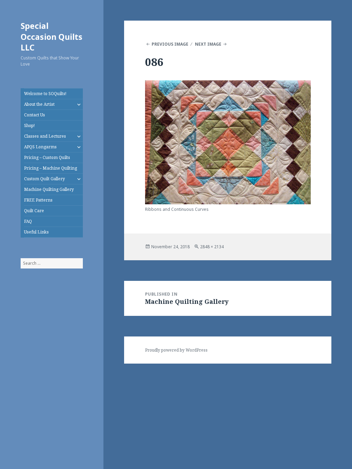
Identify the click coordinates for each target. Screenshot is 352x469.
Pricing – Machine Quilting (50, 168)
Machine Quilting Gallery (49, 189)
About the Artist (39, 104)
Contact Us (34, 115)
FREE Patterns (38, 200)
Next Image (208, 44)
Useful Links (36, 232)
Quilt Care (34, 211)
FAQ (28, 221)
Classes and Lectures (45, 136)
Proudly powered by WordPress (176, 350)
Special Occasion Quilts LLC (51, 36)
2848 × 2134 (212, 247)
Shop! (29, 125)
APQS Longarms (40, 147)
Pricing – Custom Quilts (47, 157)
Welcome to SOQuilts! (45, 93)
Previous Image (170, 44)
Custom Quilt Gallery (44, 179)
